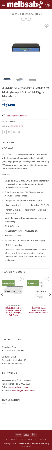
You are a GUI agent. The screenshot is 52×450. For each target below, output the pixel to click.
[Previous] (6, 47)
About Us (32, 439)
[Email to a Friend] (14, 132)
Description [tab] (8, 142)
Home (13, 14)
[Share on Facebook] (4, 132)
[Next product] (23, 19)
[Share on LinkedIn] (19, 132)
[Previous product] (28, 19)
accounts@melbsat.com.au (24, 390)
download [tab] (7, 148)
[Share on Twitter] (9, 132)
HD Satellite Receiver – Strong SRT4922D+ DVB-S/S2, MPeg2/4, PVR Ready (13, 311)
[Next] (45, 47)
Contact (42, 439)
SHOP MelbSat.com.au (16, 439)
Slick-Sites (26, 446)
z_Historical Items (31, 14)
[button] (3, 4)
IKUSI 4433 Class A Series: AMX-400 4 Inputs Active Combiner (38, 310)
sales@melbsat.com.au (18, 387)
